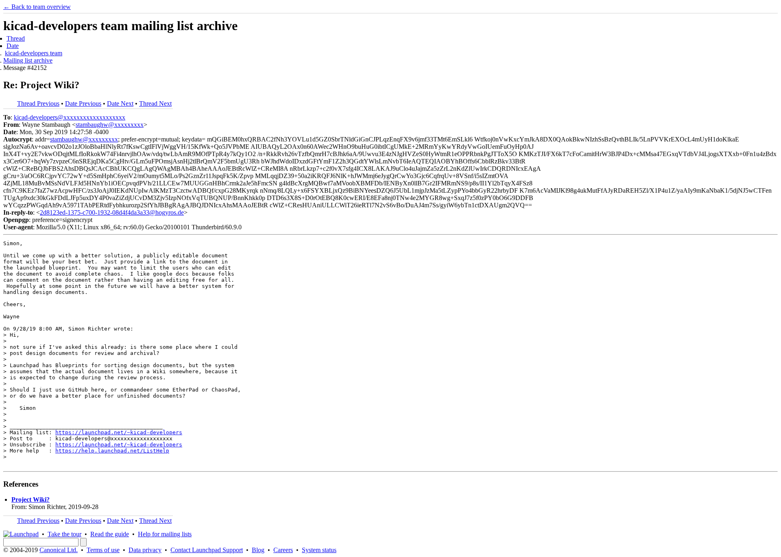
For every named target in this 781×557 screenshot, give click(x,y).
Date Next (120, 103)
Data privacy (145, 549)
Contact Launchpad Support (206, 549)
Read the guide (109, 534)
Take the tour (64, 534)
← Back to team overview (37, 6)
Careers (283, 549)
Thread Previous (38, 103)
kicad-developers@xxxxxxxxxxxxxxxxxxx (69, 117)
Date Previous (83, 103)
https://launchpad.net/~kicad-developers (118, 432)
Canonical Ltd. (58, 549)
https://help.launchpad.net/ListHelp (112, 451)
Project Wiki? (30, 499)
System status (319, 549)
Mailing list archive (27, 60)
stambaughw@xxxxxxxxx (110, 124)
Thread (16, 38)
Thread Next (155, 103)
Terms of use (103, 549)
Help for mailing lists (165, 534)
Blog (258, 549)
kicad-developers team (33, 53)
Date (13, 45)
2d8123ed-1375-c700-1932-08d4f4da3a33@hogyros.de (112, 212)
